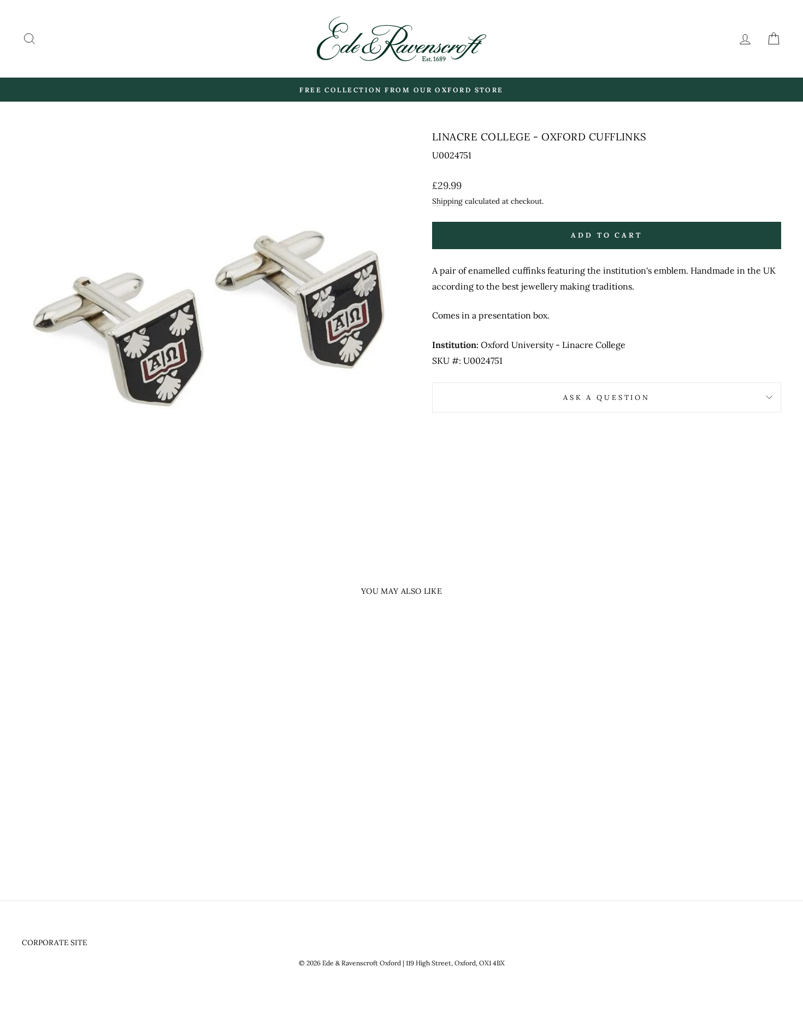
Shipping (447, 201)
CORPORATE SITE (54, 942)
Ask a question (606, 397)
